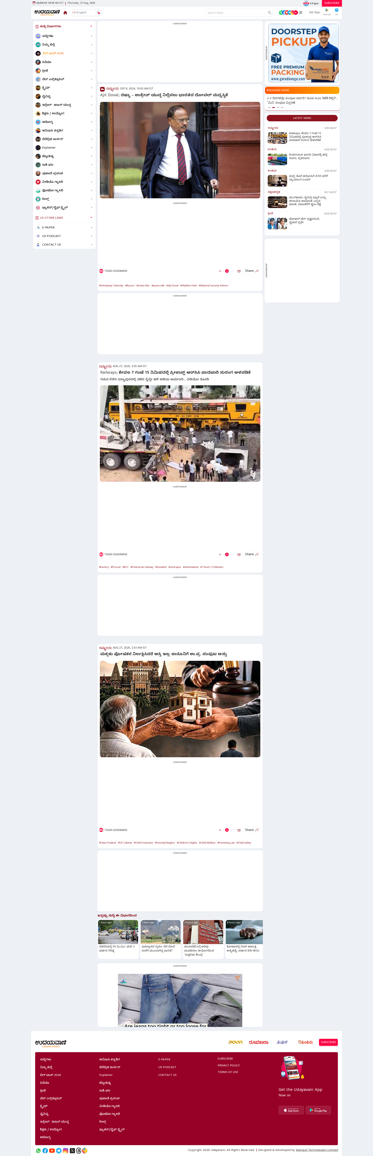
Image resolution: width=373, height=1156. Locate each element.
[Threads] (79, 1150)
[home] (47, 12)
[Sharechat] (84, 1150)
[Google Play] (318, 1110)
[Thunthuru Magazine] (305, 1042)
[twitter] (72, 1150)
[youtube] (52, 1150)
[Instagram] (65, 1150)
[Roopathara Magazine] (258, 1042)
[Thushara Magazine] (282, 1042)
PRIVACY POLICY (229, 1066)
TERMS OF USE (228, 1073)
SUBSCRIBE (331, 3)
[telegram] (58, 1150)
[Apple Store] (291, 1110)
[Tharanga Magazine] (235, 1042)
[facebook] (45, 1150)
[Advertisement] (180, 54)
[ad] (303, 53)
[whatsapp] (38, 1150)
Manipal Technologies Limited (317, 1151)
